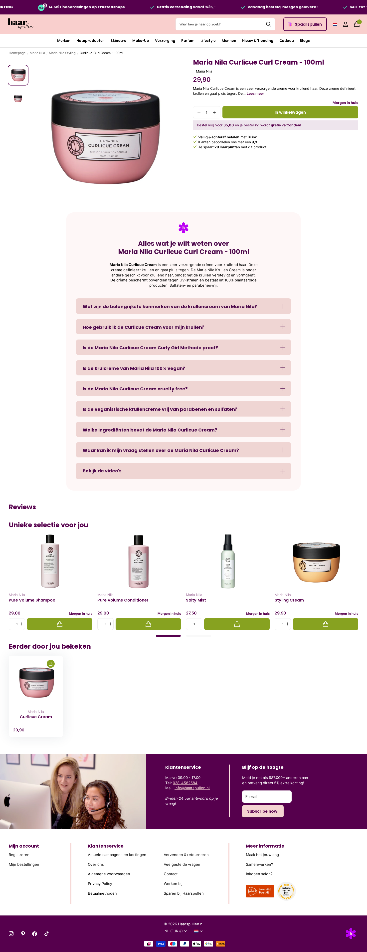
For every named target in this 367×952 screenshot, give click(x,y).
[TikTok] (46, 933)
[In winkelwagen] (59, 624)
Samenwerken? (259, 864)
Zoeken (268, 24)
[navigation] (18, 75)
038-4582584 (185, 783)
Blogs (305, 40)
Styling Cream (289, 600)
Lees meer (255, 93)
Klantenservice (106, 846)
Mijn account (24, 846)
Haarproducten (90, 40)
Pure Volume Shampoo (32, 600)
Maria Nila (37, 53)
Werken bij (173, 883)
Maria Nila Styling (62, 53)
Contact (171, 874)
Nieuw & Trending (257, 40)
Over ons (96, 864)
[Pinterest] (23, 933)
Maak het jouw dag (262, 855)
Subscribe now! (263, 811)
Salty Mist (196, 600)
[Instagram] (11, 933)
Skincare (118, 40)
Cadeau (286, 40)
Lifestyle (208, 40)
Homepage (17, 53)
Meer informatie (265, 846)
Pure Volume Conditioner (123, 600)
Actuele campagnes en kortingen (117, 855)
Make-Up (140, 40)
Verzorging (165, 40)
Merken (63, 40)
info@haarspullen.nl (192, 788)
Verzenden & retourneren (186, 855)
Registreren (19, 855)
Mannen (229, 40)
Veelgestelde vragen (182, 864)
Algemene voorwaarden (109, 874)
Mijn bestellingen (24, 864)
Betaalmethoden (102, 893)
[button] (214, 112)
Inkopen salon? (259, 874)
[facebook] (34, 933)
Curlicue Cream (36, 717)
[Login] (345, 24)
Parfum (187, 40)
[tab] (168, 636)
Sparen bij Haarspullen (184, 893)
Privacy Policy (100, 883)
